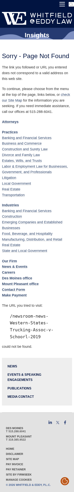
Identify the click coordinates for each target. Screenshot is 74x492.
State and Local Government (24, 251)
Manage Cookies (19, 479)
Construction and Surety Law (25, 149)
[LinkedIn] (50, 423)
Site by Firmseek (19, 474)
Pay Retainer (16, 469)
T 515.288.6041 (16, 431)
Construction (12, 216)
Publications (19, 388)
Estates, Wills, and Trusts (22, 161)
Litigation (9, 178)
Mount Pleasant (19, 436)
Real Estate (11, 189)
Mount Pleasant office (20, 284)
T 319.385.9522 (16, 439)
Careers (8, 272)
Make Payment (14, 295)
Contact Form (13, 290)
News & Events (14, 267)
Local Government (16, 183)
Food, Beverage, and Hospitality (27, 234)
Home (10, 448)
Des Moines (14, 428)
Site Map (12, 459)
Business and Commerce (22, 143)
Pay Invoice (14, 464)
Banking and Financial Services (27, 138)
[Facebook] (65, 423)
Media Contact (20, 396)
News (12, 366)
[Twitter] (58, 423)
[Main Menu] (62, 4)
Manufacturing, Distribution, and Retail (32, 239)
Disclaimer (14, 453)
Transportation (13, 195)
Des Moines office (17, 278)
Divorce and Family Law (21, 155)
